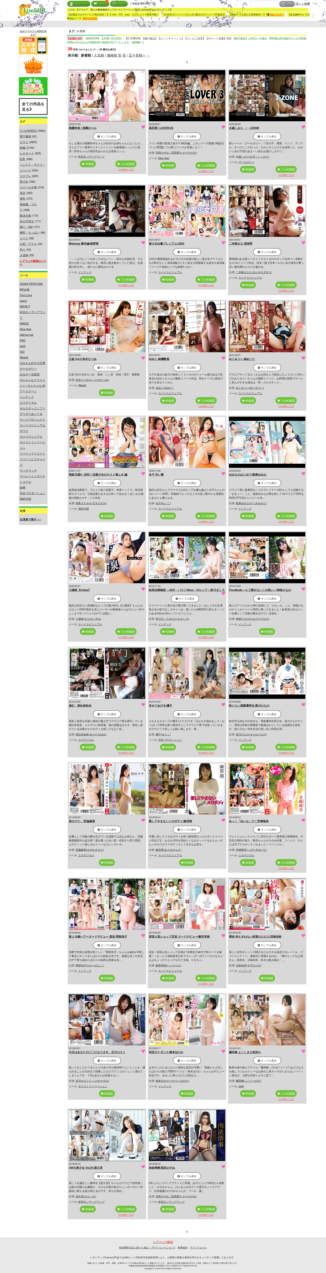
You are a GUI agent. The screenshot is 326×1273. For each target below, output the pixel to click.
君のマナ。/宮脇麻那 (82, 821)
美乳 (22, 198)
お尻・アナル (28, 244)
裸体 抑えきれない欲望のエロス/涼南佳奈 (255, 936)
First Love (26, 295)
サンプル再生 (108, 136)
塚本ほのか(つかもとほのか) (172, 1081)
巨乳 (22, 159)
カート (103, 3)
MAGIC (24, 323)
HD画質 (89, 164)
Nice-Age (25, 329)
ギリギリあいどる (31, 414)
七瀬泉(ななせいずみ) (88, 619)
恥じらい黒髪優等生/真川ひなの (249, 705)
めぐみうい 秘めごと (242, 359)
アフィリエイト (198, 1247)
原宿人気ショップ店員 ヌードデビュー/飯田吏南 (179, 936)
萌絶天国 (25, 499)
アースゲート (28, 391)
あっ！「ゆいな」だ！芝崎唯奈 (249, 821)
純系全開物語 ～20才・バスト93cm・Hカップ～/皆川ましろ (187, 590)
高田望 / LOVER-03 (161, 128)
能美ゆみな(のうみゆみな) (251, 503)
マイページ (82, 3)
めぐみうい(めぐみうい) (250, 388)
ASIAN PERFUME (31, 284)
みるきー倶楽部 (30, 374)
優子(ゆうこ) (163, 734)
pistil (22, 346)
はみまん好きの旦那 (32, 363)
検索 (290, 4)
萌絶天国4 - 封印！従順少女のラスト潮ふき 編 (98, 474)
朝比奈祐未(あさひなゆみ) (91, 734)
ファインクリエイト (32, 453)
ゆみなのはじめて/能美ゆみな (248, 474)
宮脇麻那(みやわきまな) (90, 850)
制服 (22, 148)
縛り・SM (26, 227)
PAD (22, 340)
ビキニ (24, 142)
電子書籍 (25, 136)
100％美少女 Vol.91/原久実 (86, 1168)
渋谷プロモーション (32, 493)
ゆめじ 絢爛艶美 (159, 359)
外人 (22, 249)
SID (22, 352)
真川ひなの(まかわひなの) (251, 734)
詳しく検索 (303, 3)
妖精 (22, 487)
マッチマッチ (28, 470)
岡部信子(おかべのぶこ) (90, 965)
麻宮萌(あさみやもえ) (168, 850)
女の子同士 (27, 221)
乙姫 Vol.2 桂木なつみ (83, 359)
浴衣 (22, 193)
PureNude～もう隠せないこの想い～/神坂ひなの (260, 590)
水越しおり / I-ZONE (244, 128)
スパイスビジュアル (32, 425)
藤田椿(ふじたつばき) (248, 1081)
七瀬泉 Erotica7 (79, 590)
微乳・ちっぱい (30, 232)
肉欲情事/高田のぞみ (162, 1168)
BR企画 (24, 289)
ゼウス (24, 431)
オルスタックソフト (32, 408)
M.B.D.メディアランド (91, 156)
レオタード (27, 153)
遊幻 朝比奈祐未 (80, 705)
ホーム (20, 24)
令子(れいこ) (163, 503)
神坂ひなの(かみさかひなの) (252, 619)
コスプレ (25, 176)
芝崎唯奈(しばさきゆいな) (251, 850)
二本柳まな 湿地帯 (240, 243)
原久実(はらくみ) (86, 1196)
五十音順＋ (137, 55)
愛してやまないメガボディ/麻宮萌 (170, 821)
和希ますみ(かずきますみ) (91, 503)
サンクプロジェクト (32, 419)
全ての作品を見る (33, 106)
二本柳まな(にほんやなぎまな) (254, 272)
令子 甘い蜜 (156, 474)
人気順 (99, 55)
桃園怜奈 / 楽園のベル (83, 128)
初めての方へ (277, 14)
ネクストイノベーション (92, 1086)
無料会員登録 (90, 18)
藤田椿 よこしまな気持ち (245, 1052)
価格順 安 (114, 55)
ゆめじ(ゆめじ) (164, 388)
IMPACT (25, 306)
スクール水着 (28, 187)
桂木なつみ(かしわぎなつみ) (92, 380)
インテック (27, 397)
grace (23, 301)
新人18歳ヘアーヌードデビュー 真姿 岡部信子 (98, 936)
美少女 (24, 181)
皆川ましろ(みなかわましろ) (172, 619)
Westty (24, 357)
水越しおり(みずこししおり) (252, 156)
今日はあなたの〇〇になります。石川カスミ (97, 1052)
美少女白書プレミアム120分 (167, 243)
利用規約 (183, 1247)
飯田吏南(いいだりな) (168, 965)
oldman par (27, 335)
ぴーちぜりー (28, 369)
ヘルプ (121, 3)
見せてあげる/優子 (160, 705)
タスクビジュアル (31, 436)
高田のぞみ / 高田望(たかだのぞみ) (176, 152)
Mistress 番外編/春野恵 (84, 243)
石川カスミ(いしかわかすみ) (92, 1081)
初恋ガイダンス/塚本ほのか (166, 1052)
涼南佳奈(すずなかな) (248, 965)
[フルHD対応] (28, 131)
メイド (24, 238)
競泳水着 (25, 215)
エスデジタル (28, 402)
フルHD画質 (127, 164)
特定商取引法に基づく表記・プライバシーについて (147, 1247)
